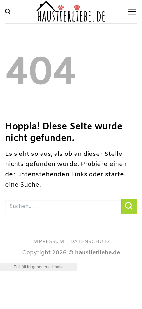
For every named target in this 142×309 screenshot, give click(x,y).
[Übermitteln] (129, 206)
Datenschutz (90, 241)
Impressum (48, 241)
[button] (7, 11)
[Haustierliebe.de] (71, 11)
